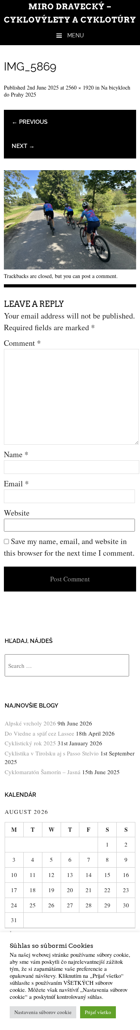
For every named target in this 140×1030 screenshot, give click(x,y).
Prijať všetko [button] (98, 1012)
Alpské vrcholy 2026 (30, 723)
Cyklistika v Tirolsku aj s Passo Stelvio (52, 753)
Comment (22, 343)
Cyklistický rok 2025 (30, 743)
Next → (23, 146)
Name (16, 454)
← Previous (29, 121)
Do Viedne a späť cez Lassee (39, 733)
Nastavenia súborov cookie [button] (43, 1012)
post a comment (99, 276)
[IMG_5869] (70, 266)
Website (17, 512)
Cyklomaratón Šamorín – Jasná (42, 772)
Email (16, 483)
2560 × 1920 (80, 87)
